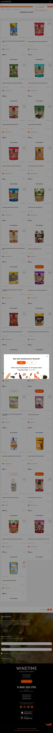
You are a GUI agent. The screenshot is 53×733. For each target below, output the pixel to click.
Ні (31, 362)
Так (21, 362)
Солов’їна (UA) (23, 370)
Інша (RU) (32, 370)
